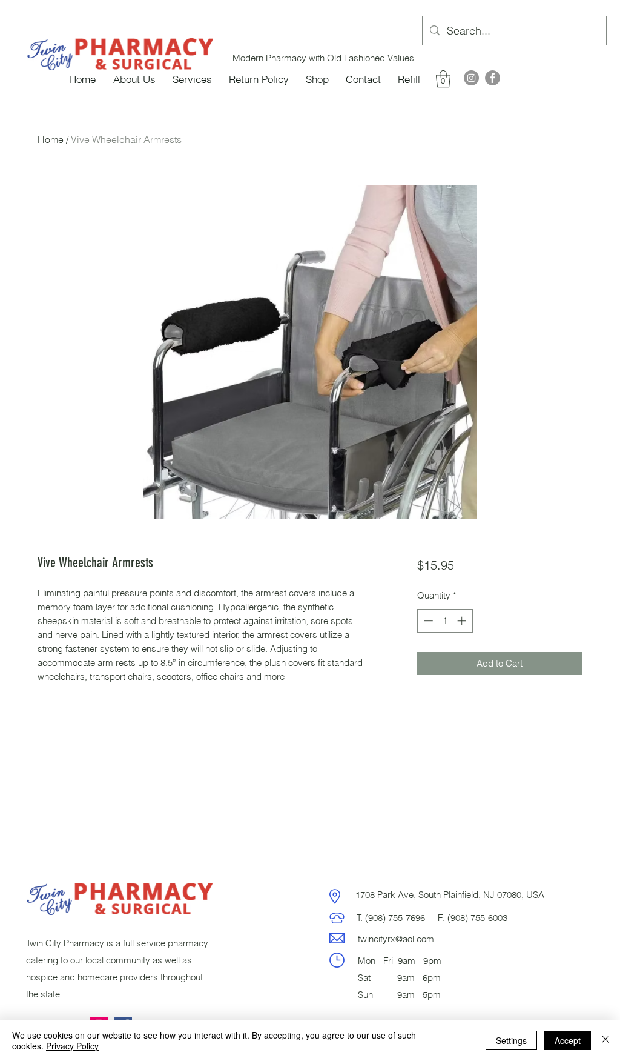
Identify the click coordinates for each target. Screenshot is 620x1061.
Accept (568, 1040)
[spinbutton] (445, 621)
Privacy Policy (72, 1046)
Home (51, 139)
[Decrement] (427, 621)
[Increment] (463, 621)
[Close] (605, 1040)
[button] (443, 79)
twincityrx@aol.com (396, 939)
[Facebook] (492, 77)
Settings (511, 1040)
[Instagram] (471, 77)
